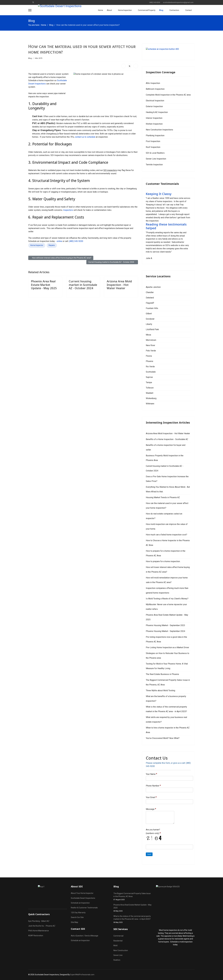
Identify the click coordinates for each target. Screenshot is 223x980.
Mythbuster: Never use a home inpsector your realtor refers (166, 606)
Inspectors (68, 210)
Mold (115, 945)
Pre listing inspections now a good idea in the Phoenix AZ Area (166, 639)
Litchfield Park (152, 329)
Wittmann (150, 403)
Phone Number (153, 785)
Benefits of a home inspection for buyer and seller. (165, 447)
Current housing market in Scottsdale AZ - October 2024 (83, 284)
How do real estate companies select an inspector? (164, 516)
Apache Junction (153, 287)
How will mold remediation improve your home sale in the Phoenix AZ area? (167, 580)
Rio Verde (150, 366)
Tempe (149, 382)
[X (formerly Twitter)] (129, 66)
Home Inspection (125, 10)
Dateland (150, 297)
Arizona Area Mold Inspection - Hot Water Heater (119, 284)
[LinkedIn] (136, 66)
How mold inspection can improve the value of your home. (167, 526)
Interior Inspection (154, 118)
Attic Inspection (153, 83)
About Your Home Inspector (82, 893)
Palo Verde (151, 350)
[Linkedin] (37, 2)
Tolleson (150, 387)
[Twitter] (33, 2)
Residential (117, 941)
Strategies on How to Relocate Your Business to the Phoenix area (167, 655)
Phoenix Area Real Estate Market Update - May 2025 (44, 284)
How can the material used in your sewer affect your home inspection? (167, 505)
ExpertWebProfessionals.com (82, 975)
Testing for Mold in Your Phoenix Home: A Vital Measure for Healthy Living (167, 666)
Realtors (116, 960)
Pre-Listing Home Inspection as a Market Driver (167, 647)
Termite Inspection (154, 164)
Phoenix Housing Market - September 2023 (165, 625)
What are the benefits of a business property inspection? (166, 698)
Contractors (174, 10)
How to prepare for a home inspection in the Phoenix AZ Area (165, 553)
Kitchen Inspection (154, 124)
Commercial (118, 936)
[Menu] (29, 10)
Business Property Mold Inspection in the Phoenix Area (164, 457)
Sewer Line (117, 955)
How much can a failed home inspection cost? (166, 534)
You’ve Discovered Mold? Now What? (163, 738)
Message (151, 809)
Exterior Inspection (154, 106)
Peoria (149, 356)
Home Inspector (36, 245)
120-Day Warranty (78, 913)
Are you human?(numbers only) (153, 831)
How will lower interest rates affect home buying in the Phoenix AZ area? (168, 569)
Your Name (151, 774)
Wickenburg (151, 398)
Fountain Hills (152, 308)
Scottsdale (151, 372)
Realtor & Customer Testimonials (84, 908)
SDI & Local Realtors (155, 153)
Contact (188, 10)
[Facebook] (29, 2)
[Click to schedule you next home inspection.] (168, 52)
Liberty (149, 324)
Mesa (148, 335)
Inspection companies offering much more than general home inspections (167, 590)
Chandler (150, 292)
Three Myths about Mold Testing (160, 690)
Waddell (149, 393)
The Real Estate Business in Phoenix (162, 674)
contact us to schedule (85, 137)
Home (100, 10)
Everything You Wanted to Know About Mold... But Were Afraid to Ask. (168, 489)
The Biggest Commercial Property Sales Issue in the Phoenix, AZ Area (168, 682)
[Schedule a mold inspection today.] (175, 905)
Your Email (151, 797)
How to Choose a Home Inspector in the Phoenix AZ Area (168, 542)
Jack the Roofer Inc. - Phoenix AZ (41, 926)
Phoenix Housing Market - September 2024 (165, 631)
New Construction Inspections (159, 129)
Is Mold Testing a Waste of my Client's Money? (167, 598)
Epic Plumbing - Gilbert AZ (38, 921)
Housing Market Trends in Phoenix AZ (163, 497)
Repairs (52, 245)
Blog (161, 10)
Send (149, 854)
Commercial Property (146, 10)
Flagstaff (150, 303)
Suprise (149, 377)
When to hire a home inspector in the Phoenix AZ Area (168, 730)
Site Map (74, 922)
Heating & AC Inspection (157, 112)
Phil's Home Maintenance (38, 931)
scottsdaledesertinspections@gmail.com (178, 2)
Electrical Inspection (155, 100)
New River (150, 345)
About (109, 10)
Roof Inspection (153, 147)
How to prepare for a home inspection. (163, 561)
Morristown (151, 340)
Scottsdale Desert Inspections (83, 898)
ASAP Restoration (35, 936)
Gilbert (149, 313)
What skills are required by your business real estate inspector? (166, 719)
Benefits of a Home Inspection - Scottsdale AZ (167, 439)
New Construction (120, 950)
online (59, 241)
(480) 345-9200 (154, 2)
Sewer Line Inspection (156, 159)
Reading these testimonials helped (166, 226)
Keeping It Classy (159, 194)
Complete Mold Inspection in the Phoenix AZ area (168, 95)
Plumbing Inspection (155, 135)
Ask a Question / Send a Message (84, 936)
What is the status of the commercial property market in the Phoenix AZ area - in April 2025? (166, 709)
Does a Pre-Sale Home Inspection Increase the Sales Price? (167, 478)
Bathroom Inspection (155, 89)
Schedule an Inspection (80, 903)
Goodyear (150, 319)
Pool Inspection (153, 141)
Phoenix (149, 361)
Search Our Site (77, 917)
